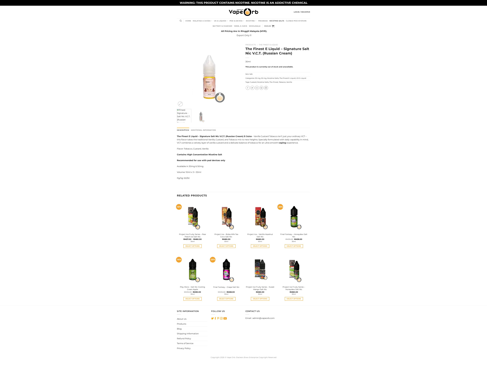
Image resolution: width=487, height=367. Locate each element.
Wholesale (254, 26)
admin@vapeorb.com (264, 318)
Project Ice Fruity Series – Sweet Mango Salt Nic (260, 288)
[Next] (237, 74)
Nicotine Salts (276, 21)
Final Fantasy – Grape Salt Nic (226, 287)
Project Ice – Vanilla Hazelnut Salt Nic (260, 235)
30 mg (257, 78)
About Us (181, 319)
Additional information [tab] (203, 130)
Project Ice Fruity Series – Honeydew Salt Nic (294, 288)
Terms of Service (185, 343)
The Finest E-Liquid (268, 45)
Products (250, 45)
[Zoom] (180, 103)
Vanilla (289, 82)
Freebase (263, 21)
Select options (192, 246)
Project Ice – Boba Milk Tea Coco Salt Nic (226, 235)
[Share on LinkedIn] (266, 88)
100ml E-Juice (240, 26)
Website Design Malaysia (243, 360)
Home (188, 21)
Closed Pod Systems (296, 21)
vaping (282, 143)
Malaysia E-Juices (201, 21)
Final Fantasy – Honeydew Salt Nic (293, 235)
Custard (253, 82)
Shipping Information (188, 333)
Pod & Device (236, 21)
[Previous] (181, 74)
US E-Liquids (220, 21)
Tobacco (282, 82)
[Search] (181, 20)
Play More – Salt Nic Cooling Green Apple (192, 288)
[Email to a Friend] (257, 88)
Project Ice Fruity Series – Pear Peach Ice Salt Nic (192, 235)
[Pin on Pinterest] (261, 88)
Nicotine (250, 21)
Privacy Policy (184, 348)
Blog (179, 329)
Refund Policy (184, 338)
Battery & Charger (222, 26)
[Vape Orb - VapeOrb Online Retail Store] (243, 12)
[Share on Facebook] (248, 88)
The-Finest (273, 82)
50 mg (263, 78)
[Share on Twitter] (252, 88)
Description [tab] (183, 130)
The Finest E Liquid (187, 136)
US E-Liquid (301, 78)
